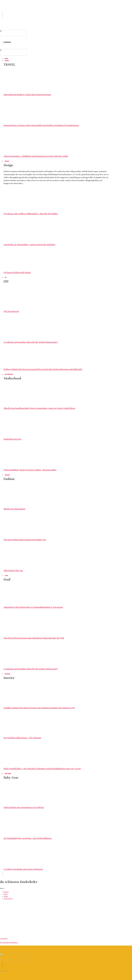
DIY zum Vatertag (11, 311)
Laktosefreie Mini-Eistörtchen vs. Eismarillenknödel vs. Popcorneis (33, 607)
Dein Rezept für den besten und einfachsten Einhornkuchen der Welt (34, 638)
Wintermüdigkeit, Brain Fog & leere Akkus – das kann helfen (30, 470)
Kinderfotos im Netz (12, 439)
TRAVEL (7, 60)
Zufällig (6, 896)
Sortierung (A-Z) (8, 898)
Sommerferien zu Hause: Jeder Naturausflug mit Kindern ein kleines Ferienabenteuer (41, 125)
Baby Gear (8, 773)
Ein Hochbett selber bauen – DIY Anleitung (22, 737)
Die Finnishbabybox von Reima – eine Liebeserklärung (28, 838)
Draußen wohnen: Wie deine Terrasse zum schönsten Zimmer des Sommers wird (39, 707)
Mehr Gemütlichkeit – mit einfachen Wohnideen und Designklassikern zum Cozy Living (42, 768)
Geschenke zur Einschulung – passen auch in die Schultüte (29, 244)
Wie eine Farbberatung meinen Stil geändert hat (25, 539)
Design (7, 161)
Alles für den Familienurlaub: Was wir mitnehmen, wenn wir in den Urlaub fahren (39, 408)
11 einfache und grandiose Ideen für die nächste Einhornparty (31, 342)
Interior (7, 674)
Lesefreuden (4, 938)
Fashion (7, 475)
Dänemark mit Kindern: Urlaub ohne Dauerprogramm (27, 94)
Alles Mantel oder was (13, 570)
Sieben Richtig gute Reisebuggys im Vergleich (24, 807)
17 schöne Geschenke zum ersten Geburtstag (23, 869)
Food (6, 575)
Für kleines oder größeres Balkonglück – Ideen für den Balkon (31, 213)
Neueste (6, 892)
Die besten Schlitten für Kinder (17, 272)
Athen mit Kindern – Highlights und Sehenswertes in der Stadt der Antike (36, 156)
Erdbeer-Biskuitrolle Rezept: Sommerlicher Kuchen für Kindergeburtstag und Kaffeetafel (43, 369)
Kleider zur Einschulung (14, 509)
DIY (6, 277)
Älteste (6, 894)
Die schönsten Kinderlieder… (9, 942)
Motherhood (9, 374)
